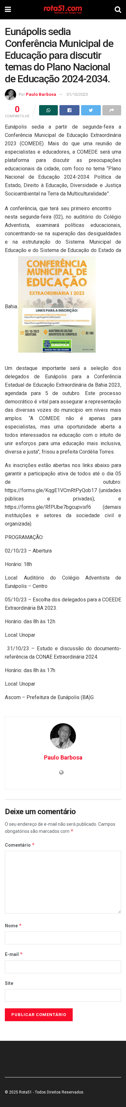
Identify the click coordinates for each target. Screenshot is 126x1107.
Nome (13, 926)
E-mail (14, 954)
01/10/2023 (77, 94)
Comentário (20, 845)
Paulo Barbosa (41, 94)
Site (9, 983)
